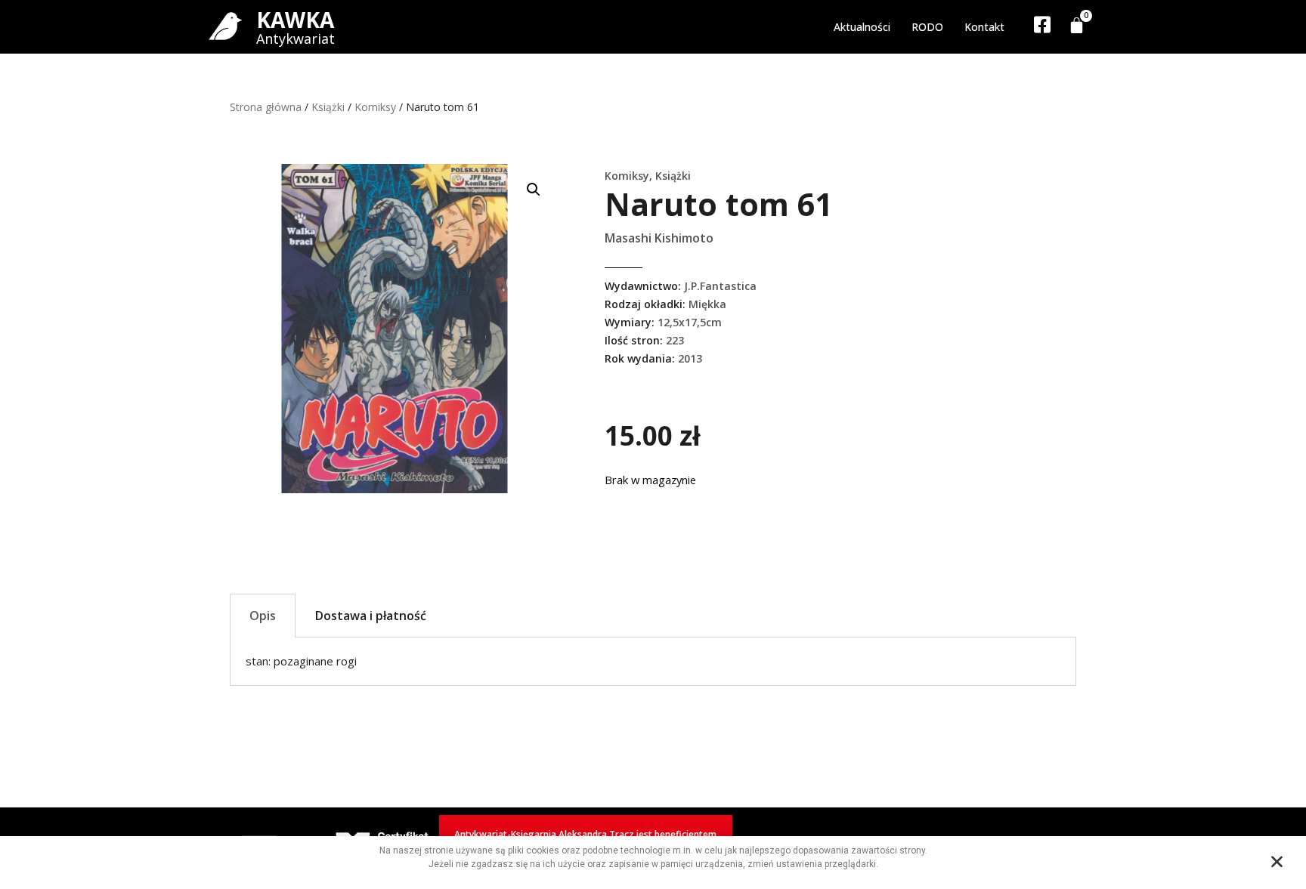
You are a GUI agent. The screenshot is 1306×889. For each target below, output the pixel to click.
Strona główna (266, 107)
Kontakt (984, 27)
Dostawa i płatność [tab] (370, 615)
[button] (533, 189)
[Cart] (1076, 25)
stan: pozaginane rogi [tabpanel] (301, 660)
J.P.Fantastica (720, 286)
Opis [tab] (262, 615)
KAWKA (295, 19)
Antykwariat (295, 38)
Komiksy (375, 107)
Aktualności (862, 27)
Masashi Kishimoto (659, 238)
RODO (927, 27)
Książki (328, 107)
